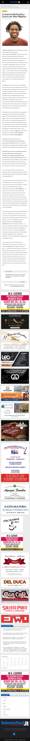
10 (18, 661)
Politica (4, 706)
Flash (4, 703)
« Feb (3, 667)
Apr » (6, 667)
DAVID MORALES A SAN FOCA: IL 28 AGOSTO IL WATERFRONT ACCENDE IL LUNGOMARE (14, 638)
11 (22, 661)
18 (22, 662)
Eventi (4, 700)
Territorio (5, 11)
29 (11, 665)
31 (18, 665)
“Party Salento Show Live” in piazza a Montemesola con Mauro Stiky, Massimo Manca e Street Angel (15, 633)
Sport (4, 711)
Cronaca (5, 697)
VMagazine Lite (21, 739)
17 (18, 662)
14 (7, 662)
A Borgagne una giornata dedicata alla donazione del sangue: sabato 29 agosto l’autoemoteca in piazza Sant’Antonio (15, 643)
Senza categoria (6, 709)
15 (11, 662)
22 (11, 664)
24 (18, 664)
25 (22, 664)
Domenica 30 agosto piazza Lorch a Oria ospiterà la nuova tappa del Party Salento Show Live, (14, 629)
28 (7, 665)
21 (7, 664)
